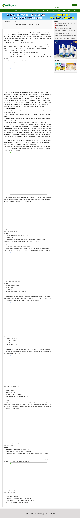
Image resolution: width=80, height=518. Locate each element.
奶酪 (53, 10)
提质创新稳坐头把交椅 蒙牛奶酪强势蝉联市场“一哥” (65, 27)
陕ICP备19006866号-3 (41, 516)
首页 (5, 10)
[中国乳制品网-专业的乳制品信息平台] (10, 8)
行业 (21, 10)
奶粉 (59, 10)
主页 (12, 21)
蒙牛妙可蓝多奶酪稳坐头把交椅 (61, 25)
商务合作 (42, 511)
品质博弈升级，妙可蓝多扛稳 (60, 70)
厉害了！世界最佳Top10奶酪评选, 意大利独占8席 (64, 33)
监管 (27, 10)
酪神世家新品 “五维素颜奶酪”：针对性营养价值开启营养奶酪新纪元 (67, 30)
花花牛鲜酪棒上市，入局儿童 (71, 70)
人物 (43, 10)
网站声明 (38, 511)
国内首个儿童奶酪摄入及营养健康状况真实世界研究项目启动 (66, 36)
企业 (48, 10)
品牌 (37, 10)
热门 (75, 10)
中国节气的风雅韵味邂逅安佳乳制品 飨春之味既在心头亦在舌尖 (66, 35)
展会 (32, 10)
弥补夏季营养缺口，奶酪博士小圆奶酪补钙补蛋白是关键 (65, 23)
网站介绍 (33, 511)
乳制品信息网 (43, 514)
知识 (69, 10)
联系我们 (46, 511)
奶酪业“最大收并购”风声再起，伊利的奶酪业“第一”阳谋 (65, 38)
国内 (11, 10)
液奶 (64, 10)
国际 (16, 10)
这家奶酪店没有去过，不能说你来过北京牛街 (63, 28)
